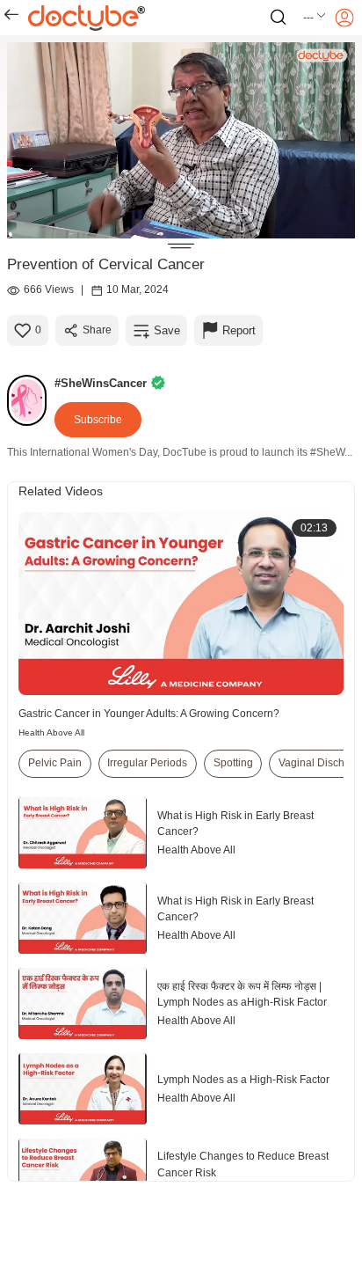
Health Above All (51, 732)
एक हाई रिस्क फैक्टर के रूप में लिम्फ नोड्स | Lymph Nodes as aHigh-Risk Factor (242, 994)
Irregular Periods (147, 763)
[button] (315, 17)
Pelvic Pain (55, 763)
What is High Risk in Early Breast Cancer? (235, 823)
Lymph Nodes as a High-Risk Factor (243, 1079)
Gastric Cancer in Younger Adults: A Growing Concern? (148, 713)
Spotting (233, 763)
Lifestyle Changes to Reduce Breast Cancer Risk (243, 1164)
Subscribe (98, 420)
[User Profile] (344, 18)
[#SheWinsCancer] (30, 400)
